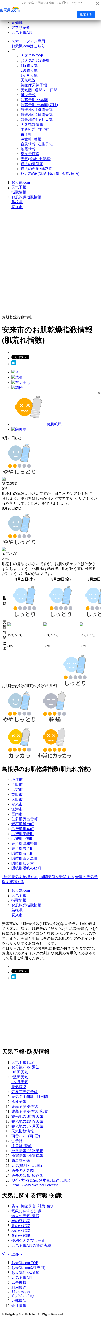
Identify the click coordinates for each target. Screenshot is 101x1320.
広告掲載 (18, 1282)
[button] (99, 393)
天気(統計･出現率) (36, 159)
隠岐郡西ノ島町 (24, 858)
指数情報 (18, 192)
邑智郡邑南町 (22, 839)
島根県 (17, 202)
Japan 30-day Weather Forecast (34, 1185)
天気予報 (18, 187)
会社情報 (18, 1306)
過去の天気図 (32, 164)
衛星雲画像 (30, 154)
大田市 (17, 799)
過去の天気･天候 (25, 1216)
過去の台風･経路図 (37, 169)
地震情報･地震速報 (27, 1156)
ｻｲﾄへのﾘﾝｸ (20, 1292)
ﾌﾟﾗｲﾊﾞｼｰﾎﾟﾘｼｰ (23, 1296)
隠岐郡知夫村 (22, 863)
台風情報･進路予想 (37, 144)
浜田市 (17, 785)
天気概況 (28, 80)
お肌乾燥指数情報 (26, 197)
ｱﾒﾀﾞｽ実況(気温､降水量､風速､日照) (50, 174)
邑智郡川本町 (22, 829)
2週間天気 (29, 70)
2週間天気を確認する (56, 877)
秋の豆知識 (20, 1231)
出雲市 (17, 789)
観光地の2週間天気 (37, 115)
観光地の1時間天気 (37, 110)
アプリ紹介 (20, 28)
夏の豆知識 (20, 1226)
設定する (86, 14)
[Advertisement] (50, 263)
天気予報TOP (32, 56)
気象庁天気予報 (34, 85)
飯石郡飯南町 (22, 824)
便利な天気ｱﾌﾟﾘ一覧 (28, 1240)
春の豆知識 (20, 1221)
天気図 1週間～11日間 (39, 90)
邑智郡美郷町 (22, 834)
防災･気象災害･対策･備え (32, 1206)
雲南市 (17, 814)
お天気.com (20, 182)
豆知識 (17, 23)
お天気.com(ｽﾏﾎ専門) (28, 1268)
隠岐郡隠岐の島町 (26, 868)
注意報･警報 (31, 139)
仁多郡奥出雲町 (24, 819)
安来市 (17, 207)
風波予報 (28, 95)
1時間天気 (29, 65)
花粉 (19, 388)
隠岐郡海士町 (22, 853)
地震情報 (28, 149)
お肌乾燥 (54, 424)
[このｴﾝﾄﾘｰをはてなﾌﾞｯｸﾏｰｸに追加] (13, 364)
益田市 (17, 794)
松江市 (17, 780)
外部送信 (18, 1301)
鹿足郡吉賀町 (22, 848)
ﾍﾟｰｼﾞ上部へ (12, 1254)
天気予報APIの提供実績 (31, 1245)
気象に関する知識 (26, 1211)
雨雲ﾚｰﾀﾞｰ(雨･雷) (35, 129)
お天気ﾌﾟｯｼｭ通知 (35, 61)
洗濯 (19, 377)
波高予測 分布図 (34, 100)
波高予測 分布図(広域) (39, 105)
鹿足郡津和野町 (24, 844)
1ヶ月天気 (29, 75)
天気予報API (21, 32)
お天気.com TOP (24, 1263)
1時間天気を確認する (20, 877)
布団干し (22, 383)
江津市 (17, 809)
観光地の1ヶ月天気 (37, 120)
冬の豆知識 (20, 1236)
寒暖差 (20, 429)
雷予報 (26, 134)
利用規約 (18, 1287)
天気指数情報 (32, 124)
